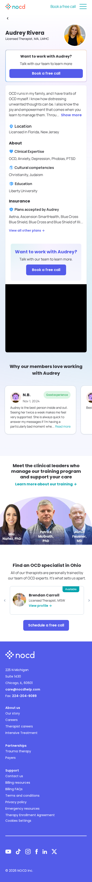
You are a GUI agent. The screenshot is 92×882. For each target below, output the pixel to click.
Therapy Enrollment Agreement (30, 815)
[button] (4, 600)
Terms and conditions (22, 795)
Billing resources (17, 782)
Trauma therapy (18, 751)
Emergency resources (22, 808)
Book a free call (63, 6)
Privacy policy (16, 802)
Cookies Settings (18, 820)
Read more (63, 426)
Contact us (14, 776)
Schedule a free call (46, 625)
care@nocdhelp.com (22, 689)
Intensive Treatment (21, 733)
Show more (71, 115)
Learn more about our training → (46, 484)
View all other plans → (27, 230)
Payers (10, 757)
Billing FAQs (14, 789)
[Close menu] (83, 6)
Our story (12, 713)
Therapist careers (19, 726)
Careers (11, 720)
